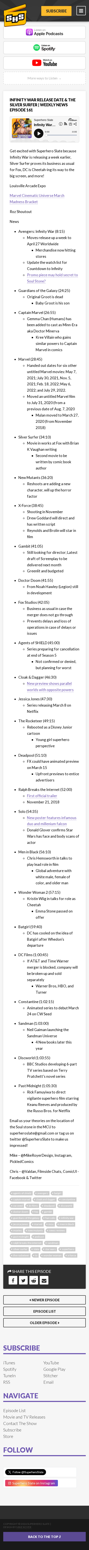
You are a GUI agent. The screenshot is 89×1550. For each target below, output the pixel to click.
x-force (72, 1255)
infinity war (67, 1218)
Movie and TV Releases (24, 1416)
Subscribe (56, 11)
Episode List (44, 1311)
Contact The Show (20, 1423)
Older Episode (43, 1323)
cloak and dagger (45, 1199)
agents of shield (22, 1193)
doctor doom (20, 1211)
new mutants (35, 1230)
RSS (6, 1382)
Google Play (54, 1369)
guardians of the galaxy (26, 1218)
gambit (48, 1211)
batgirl (57, 1193)
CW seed (18, 1205)
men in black (67, 1224)
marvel (38, 1224)
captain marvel (21, 1199)
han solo (50, 1218)
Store (8, 1436)
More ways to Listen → (44, 78)
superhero (68, 1249)
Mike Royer (23, 1527)
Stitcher (50, 1375)
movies (17, 1230)
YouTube (51, 1362)
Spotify (9, 1369)
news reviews (57, 1230)
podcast (39, 1236)
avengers (42, 1193)
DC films (33, 1205)
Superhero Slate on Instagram (33, 1483)
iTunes (9, 1362)
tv (36, 1255)
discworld (66, 1205)
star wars (50, 1249)
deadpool (49, 1205)
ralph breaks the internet (27, 1242)
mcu (51, 1224)
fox (36, 1211)
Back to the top (43, 1537)
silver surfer (20, 1249)
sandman (53, 1242)
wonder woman (52, 1255)
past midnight (21, 1236)
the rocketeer (21, 1255)
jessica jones (20, 1224)
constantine (68, 1199)
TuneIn (9, 1375)
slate (36, 1249)
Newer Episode (46, 1300)
